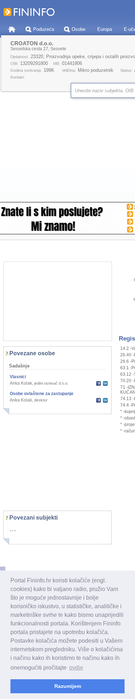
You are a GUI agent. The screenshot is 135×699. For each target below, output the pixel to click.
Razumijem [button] (67, 686)
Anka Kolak (21, 383)
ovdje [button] (76, 668)
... (13, 529)
